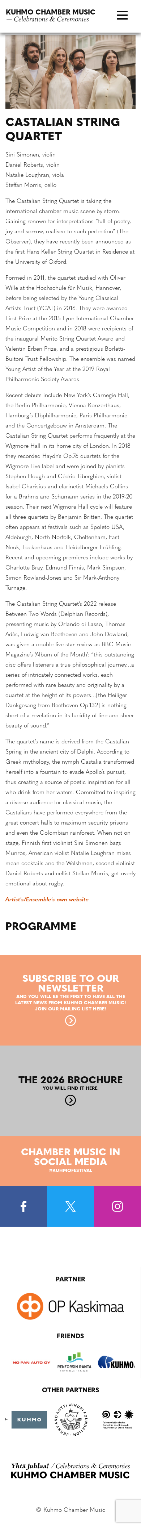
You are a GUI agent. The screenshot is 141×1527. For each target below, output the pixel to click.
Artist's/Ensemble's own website (47, 900)
